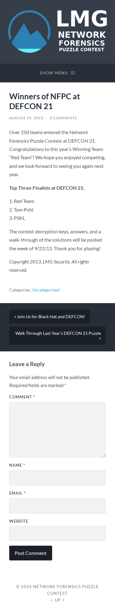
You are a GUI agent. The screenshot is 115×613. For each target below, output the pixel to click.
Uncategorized (45, 289)
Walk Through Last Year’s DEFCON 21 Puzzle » (58, 336)
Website (18, 521)
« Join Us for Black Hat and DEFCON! (49, 316)
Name (17, 465)
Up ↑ (60, 600)
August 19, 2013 (26, 118)
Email (17, 493)
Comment (22, 396)
